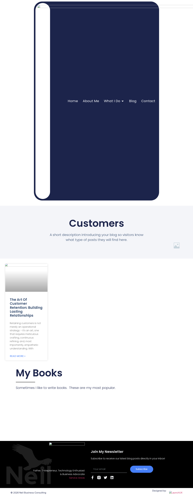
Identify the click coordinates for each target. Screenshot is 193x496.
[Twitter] (105, 477)
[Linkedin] (112, 477)
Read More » (17, 356)
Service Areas (77, 478)
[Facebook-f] (92, 477)
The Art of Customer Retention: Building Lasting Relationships (26, 307)
